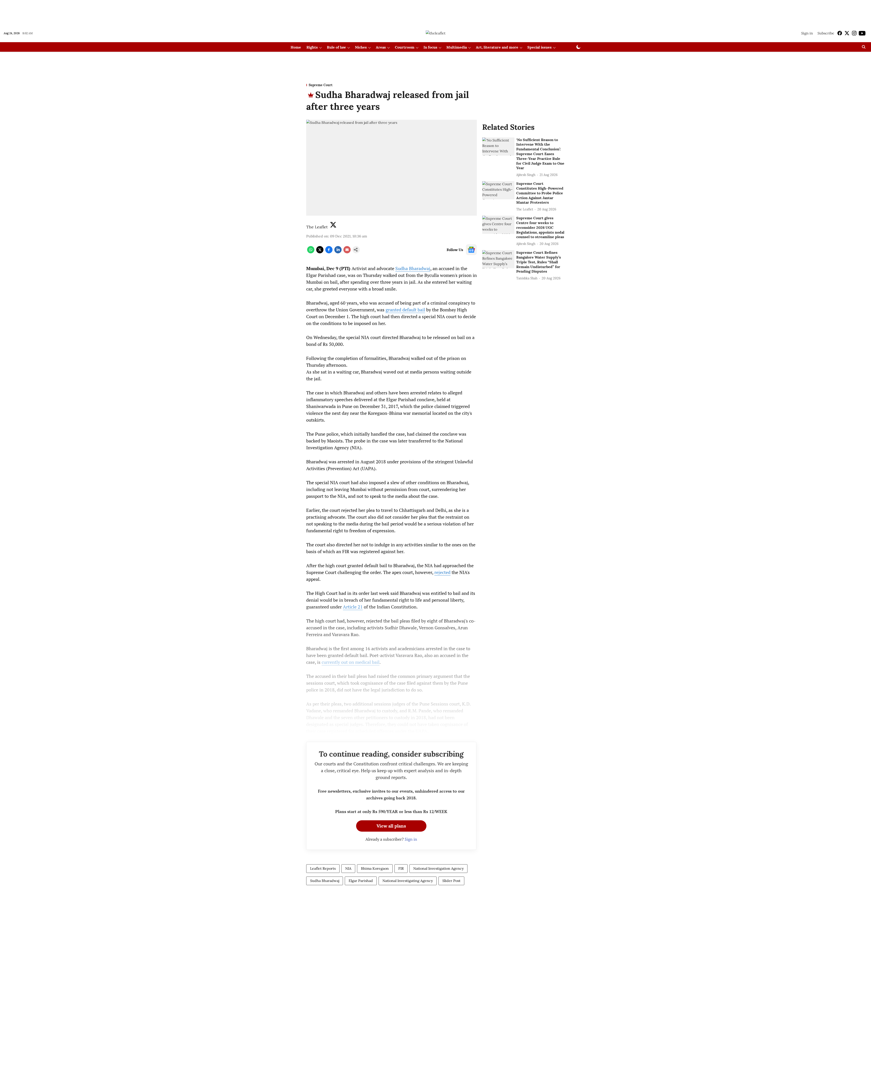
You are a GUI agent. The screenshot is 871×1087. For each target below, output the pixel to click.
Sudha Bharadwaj (412, 268)
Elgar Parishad (361, 880)
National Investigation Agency (438, 868)
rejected (442, 572)
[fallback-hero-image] (498, 146)
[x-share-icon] (319, 252)
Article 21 (353, 607)
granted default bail (405, 310)
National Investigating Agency (407, 880)
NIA (348, 868)
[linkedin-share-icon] (338, 252)
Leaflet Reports (323, 868)
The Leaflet (317, 227)
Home (296, 47)
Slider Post (451, 880)
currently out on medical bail (350, 662)
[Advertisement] (435, 12)
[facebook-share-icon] (329, 252)
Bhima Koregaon (375, 868)
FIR (401, 868)
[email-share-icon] (347, 252)
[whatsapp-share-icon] (310, 252)
